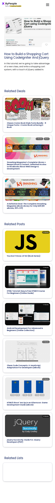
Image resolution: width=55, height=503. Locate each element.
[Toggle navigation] (47, 4)
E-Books (46, 99)
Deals (47, 139)
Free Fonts (37, 99)
